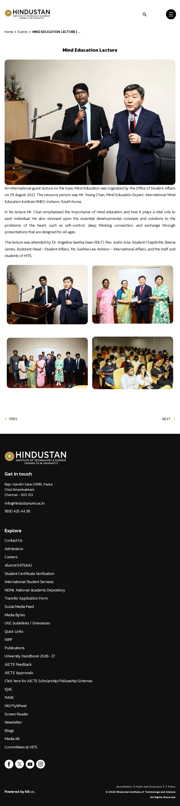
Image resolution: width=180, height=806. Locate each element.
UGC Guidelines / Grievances (27, 623)
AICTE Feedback (18, 664)
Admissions (14, 548)
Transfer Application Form (26, 598)
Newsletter (13, 722)
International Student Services (29, 581)
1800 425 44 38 (17, 511)
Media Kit (12, 738)
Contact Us (13, 540)
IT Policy (170, 787)
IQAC (9, 689)
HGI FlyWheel (16, 705)
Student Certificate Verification (29, 573)
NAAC (9, 697)
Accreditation (124, 787)
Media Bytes (15, 615)
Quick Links (14, 631)
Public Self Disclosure (149, 787)
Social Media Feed (19, 606)
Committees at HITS (21, 747)
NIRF (9, 639)
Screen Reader (17, 714)
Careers (11, 556)
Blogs (9, 730)
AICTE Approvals (19, 672)
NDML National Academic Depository (35, 590)
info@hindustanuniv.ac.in (25, 503)
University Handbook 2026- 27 (30, 656)
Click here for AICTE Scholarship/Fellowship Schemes (48, 680)
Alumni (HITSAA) (18, 565)
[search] (144, 14)
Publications (15, 648)
